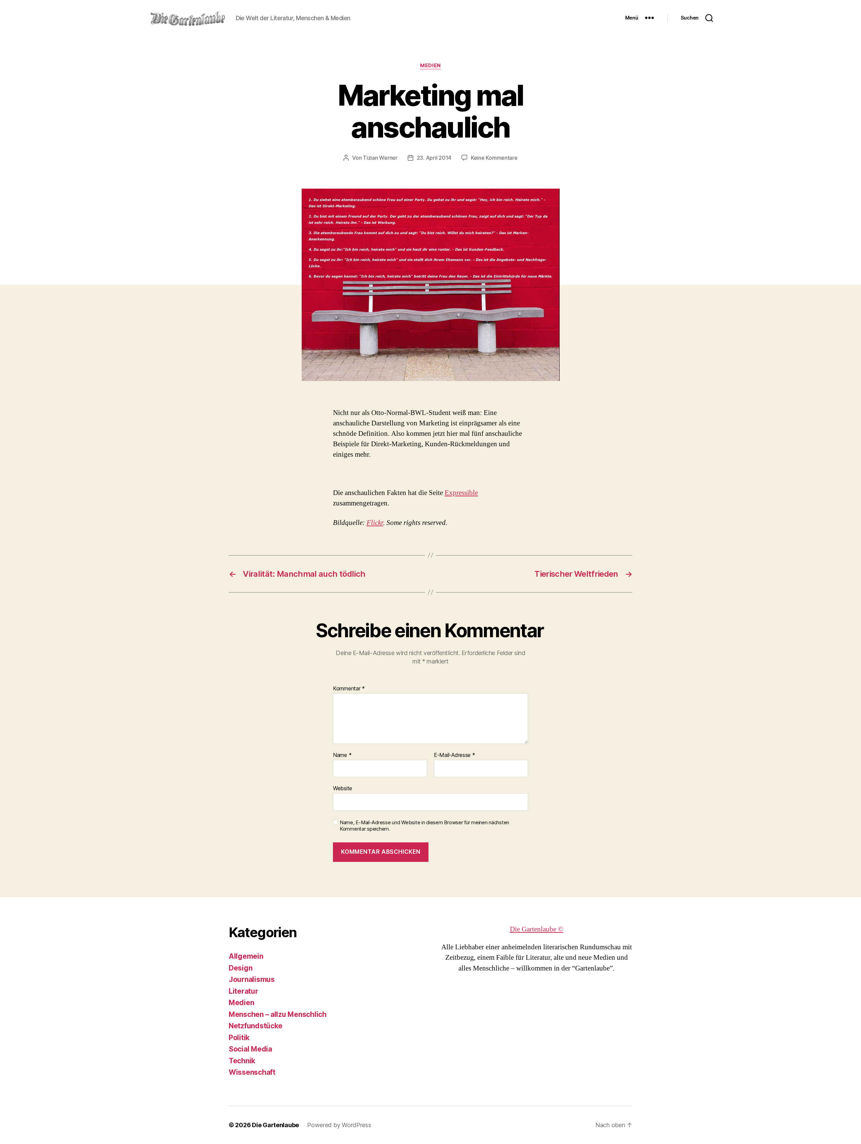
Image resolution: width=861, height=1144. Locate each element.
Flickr (375, 522)
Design (240, 968)
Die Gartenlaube (275, 1125)
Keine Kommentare (494, 157)
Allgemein (246, 956)
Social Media (250, 1049)
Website (342, 788)
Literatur (243, 991)
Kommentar (349, 689)
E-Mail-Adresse (454, 755)
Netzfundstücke (256, 1026)
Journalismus (252, 979)
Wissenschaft (252, 1072)
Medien (430, 66)
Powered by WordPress (339, 1125)
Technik (242, 1061)
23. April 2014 (434, 157)
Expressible (461, 492)
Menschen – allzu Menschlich (278, 1014)
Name (342, 755)
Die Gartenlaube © (536, 929)
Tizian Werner (380, 157)
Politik (239, 1037)
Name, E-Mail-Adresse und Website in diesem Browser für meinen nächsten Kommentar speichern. (424, 825)
